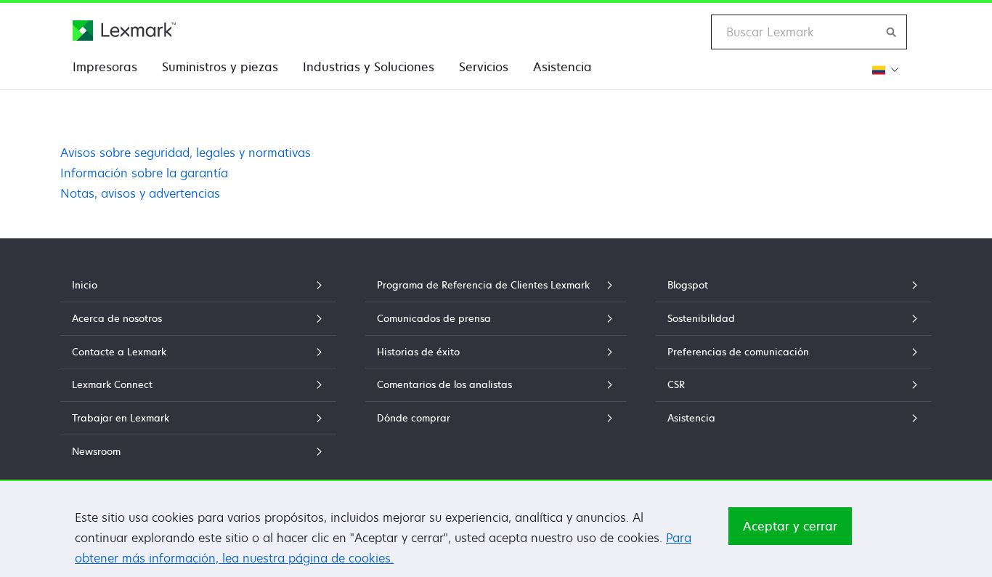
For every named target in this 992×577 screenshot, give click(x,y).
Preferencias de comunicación (738, 351)
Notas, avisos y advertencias (140, 193)
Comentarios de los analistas (444, 384)
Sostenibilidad (701, 318)
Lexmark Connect (112, 384)
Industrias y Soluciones (368, 67)
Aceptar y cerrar (790, 526)
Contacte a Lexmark (119, 351)
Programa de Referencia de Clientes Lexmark (483, 284)
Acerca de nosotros (117, 318)
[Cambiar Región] (883, 69)
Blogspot (687, 284)
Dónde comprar (413, 417)
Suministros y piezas (220, 67)
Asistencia (562, 67)
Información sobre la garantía (144, 173)
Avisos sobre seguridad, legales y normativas (185, 153)
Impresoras (105, 67)
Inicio (84, 284)
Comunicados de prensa (434, 318)
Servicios (483, 67)
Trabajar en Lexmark (120, 417)
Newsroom (96, 451)
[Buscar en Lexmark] (891, 32)
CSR (676, 384)
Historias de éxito (418, 351)
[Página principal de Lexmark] (124, 30)
